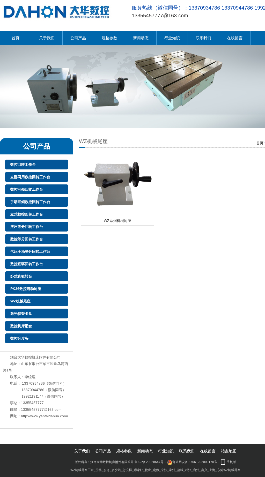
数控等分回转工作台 (26, 239)
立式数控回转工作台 (26, 214)
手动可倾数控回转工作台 (30, 202)
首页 (15, 38)
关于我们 (47, 38)
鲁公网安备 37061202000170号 (194, 462)
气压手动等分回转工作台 (30, 251)
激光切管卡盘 (21, 313)
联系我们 (203, 38)
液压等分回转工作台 (26, 227)
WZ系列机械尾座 (117, 221)
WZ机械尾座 (20, 301)
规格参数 (109, 38)
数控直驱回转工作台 (26, 264)
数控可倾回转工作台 (26, 189)
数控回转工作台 (23, 164)
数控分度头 (19, 338)
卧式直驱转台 (21, 276)
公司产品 (78, 38)
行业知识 (172, 38)
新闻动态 (141, 38)
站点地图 (229, 451)
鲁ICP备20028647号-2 (150, 462)
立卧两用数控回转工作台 (30, 177)
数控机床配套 (21, 326)
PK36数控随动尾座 (25, 289)
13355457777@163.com (160, 15)
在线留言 (234, 38)
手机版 (231, 462)
